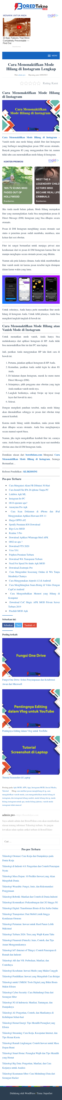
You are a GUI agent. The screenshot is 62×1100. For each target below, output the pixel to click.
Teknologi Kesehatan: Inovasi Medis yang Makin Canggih (30, 970)
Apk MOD (17, 787)
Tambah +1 (29, 625)
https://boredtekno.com (27, 815)
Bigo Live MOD (17, 528)
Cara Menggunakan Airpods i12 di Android (30, 580)
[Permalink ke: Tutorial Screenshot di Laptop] (31, 755)
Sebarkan (8, 625)
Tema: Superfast (44, 1093)
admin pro (8, 815)
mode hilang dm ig (42, 798)
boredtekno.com (34, 454)
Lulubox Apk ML (17, 494)
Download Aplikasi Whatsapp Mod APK (28, 537)
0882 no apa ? (15, 541)
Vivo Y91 (14, 550)
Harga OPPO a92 (17, 520)
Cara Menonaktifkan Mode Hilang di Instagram (29, 137)
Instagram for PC (17, 498)
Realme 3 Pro (15, 533)
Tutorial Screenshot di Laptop (16, 777)
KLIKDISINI (30, 471)
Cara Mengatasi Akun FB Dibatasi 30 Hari (29, 485)
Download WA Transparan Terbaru (25, 559)
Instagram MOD (38, 787)
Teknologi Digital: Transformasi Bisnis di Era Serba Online (30, 908)
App (29, 787)
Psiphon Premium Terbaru (21, 554)
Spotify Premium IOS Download (24, 524)
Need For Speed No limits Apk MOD (27, 563)
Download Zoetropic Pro (21, 567)
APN (24, 787)
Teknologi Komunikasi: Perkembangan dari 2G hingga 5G (30, 902)
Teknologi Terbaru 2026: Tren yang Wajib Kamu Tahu (28, 934)
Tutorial (5, 791)
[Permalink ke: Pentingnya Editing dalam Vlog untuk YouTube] (31, 708)
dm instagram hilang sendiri (22, 798)
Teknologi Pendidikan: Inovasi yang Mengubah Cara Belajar (31, 976)
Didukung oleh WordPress (22, 1093)
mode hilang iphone (33, 801)
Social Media (50, 787)
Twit (18, 625)
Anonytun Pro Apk (18, 507)
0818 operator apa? (18, 502)
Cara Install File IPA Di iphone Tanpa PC (29, 489)
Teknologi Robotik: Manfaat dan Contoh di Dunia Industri (29, 896)
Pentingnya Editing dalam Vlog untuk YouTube (24, 730)
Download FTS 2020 (19, 546)
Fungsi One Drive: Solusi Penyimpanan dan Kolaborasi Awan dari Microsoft (28, 682)
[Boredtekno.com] (30, 6)
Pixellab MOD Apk (18, 610)
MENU (54, 55)
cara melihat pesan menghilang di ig (31, 791)
